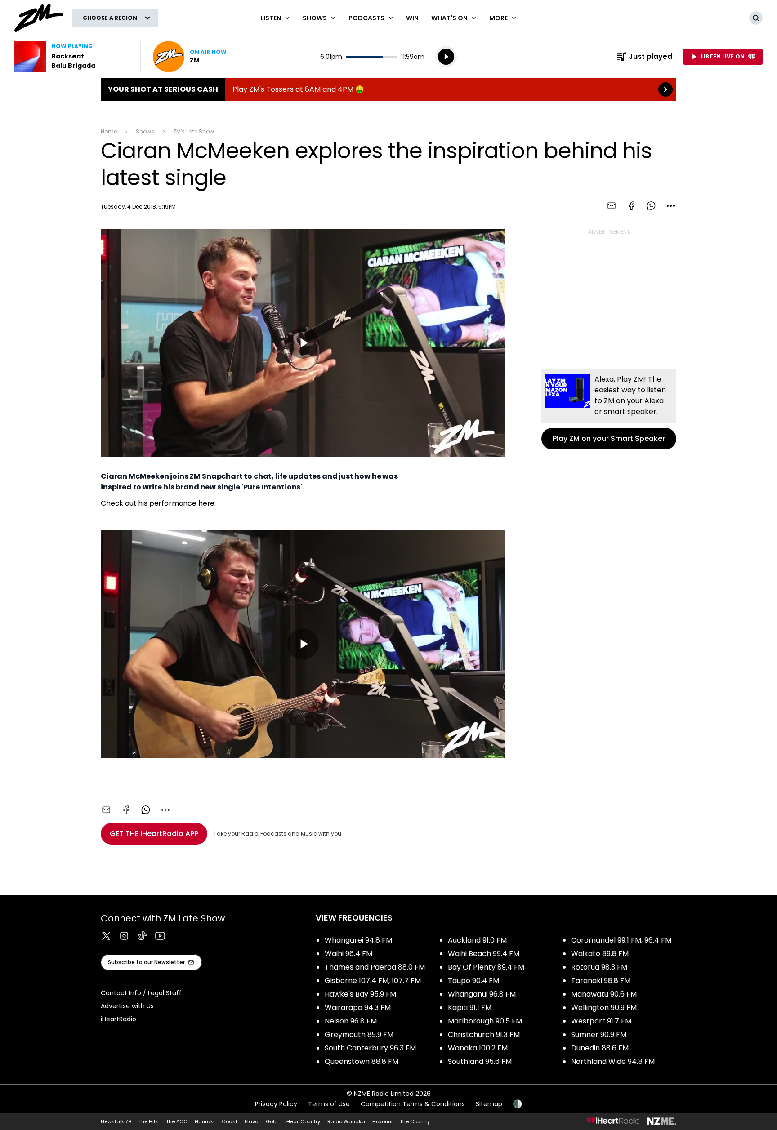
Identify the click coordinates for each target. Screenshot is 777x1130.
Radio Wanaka (346, 1121)
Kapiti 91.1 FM (469, 1007)
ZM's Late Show (193, 131)
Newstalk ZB (116, 1121)
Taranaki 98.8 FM (600, 980)
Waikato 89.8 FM (600, 953)
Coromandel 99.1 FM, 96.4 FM (621, 940)
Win (412, 17)
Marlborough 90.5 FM (485, 1021)
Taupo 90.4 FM (473, 980)
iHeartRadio (118, 1018)
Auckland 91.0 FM (477, 940)
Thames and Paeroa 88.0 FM (375, 967)
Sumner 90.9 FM (598, 1034)
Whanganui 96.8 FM (482, 994)
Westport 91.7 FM (601, 1021)
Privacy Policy (276, 1103)
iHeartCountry (302, 1121)
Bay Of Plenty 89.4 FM (486, 967)
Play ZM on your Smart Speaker (608, 409)
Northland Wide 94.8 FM (613, 1061)
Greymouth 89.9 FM (359, 1034)
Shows (145, 131)
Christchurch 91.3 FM (484, 1034)
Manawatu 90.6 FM (604, 994)
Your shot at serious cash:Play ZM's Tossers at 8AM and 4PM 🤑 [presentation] (388, 89)
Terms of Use (329, 1103)
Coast (229, 1121)
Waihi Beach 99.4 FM (483, 953)
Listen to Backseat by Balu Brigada (72, 56)
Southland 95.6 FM (480, 1061)
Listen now (190, 56)
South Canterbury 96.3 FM (370, 1048)
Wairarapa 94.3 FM (358, 1007)
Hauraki (204, 1121)
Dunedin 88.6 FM (600, 1048)
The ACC (177, 1121)
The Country (415, 1121)
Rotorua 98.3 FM (599, 967)
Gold (272, 1121)
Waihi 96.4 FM (348, 953)
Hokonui (382, 1121)
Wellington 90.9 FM (604, 1007)
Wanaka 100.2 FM (478, 1048)
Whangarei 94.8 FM (358, 940)
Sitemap (489, 1103)
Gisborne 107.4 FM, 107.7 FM (373, 980)
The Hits (148, 1121)
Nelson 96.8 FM (351, 1021)
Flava (252, 1121)
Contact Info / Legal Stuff (141, 992)
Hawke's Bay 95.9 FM (360, 994)
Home (109, 131)
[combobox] (670, 205)
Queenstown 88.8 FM (361, 1061)
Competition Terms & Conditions (413, 1103)
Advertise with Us (127, 1005)
